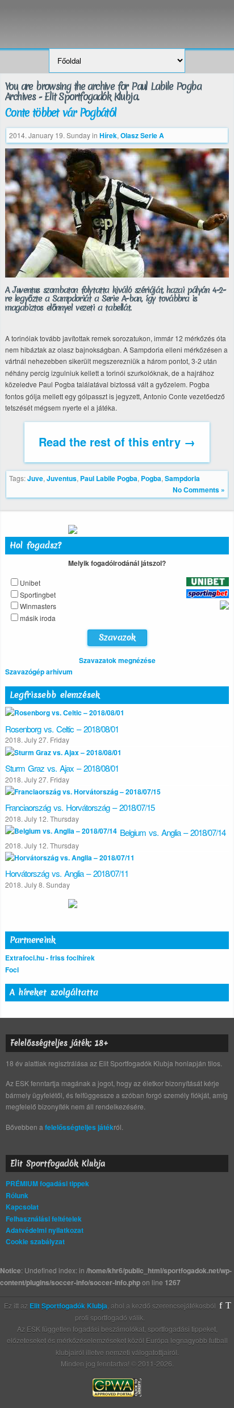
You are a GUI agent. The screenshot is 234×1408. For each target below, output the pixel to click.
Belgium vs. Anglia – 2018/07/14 (172, 832)
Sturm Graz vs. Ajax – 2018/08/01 (62, 768)
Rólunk (17, 1195)
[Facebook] (220, 1306)
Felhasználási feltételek (44, 1219)
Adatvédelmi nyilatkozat (44, 1230)
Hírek (108, 135)
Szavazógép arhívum (39, 671)
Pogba (151, 478)
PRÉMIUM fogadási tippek (47, 1183)
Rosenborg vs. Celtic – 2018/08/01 (62, 729)
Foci (12, 969)
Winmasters (38, 606)
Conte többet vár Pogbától (60, 112)
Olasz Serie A (142, 135)
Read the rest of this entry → (117, 441)
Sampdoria (182, 478)
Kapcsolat (22, 1207)
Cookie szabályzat (35, 1241)
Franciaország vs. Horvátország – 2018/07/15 (79, 807)
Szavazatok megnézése (117, 660)
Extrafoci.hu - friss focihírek (50, 958)
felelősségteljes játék (79, 1127)
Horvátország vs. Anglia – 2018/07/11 (66, 873)
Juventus (62, 478)
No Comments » (199, 489)
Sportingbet (38, 594)
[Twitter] (228, 1306)
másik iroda (38, 618)
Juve (35, 478)
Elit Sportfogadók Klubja (117, 18)
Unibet (30, 582)
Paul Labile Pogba (108, 478)
